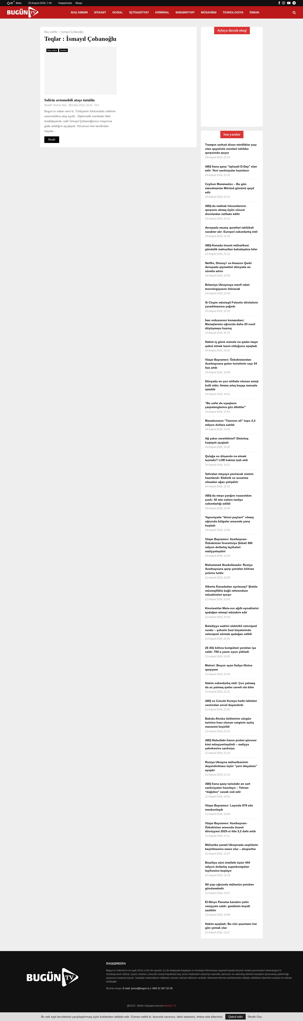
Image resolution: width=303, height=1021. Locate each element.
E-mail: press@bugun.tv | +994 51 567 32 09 (148, 988)
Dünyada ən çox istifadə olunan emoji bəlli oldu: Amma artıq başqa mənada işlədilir (231, 385)
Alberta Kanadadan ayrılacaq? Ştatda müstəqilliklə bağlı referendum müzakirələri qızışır (231, 590)
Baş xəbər (79, 12)
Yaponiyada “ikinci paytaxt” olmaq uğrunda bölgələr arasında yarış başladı (229, 521)
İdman (254, 12)
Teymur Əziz (60, 105)
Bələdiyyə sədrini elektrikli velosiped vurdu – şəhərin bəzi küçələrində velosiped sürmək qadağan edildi (231, 630)
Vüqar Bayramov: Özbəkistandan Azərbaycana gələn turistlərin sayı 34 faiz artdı (231, 363)
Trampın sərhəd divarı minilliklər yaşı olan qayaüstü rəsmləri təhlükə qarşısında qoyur (231, 148)
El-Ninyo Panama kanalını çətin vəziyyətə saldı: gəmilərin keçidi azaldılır (227, 906)
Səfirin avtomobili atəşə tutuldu (70, 100)
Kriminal (162, 12)
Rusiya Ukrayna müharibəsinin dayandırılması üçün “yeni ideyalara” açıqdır (231, 766)
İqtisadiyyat (139, 12)
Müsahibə (208, 12)
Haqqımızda (65, 3)
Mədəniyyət (185, 12)
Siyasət (100, 12)
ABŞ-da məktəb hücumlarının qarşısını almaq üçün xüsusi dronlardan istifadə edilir (225, 210)
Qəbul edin (235, 1016)
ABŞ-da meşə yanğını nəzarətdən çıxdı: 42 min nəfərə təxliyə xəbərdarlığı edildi (228, 499)
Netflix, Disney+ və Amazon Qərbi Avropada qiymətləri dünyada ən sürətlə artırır (228, 267)
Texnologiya (233, 12)
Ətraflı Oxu (255, 1016)
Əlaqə (78, 3)
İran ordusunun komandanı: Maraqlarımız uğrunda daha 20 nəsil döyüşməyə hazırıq (230, 324)
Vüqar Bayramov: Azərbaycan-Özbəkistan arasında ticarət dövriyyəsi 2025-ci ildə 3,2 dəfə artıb (230, 827)
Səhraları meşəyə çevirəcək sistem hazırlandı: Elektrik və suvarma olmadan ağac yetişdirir (229, 478)
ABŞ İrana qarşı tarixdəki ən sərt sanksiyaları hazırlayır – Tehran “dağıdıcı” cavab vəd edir (227, 787)
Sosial (117, 12)
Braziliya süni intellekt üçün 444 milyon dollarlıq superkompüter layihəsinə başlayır (227, 866)
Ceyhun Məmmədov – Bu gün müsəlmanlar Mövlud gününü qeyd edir (229, 188)
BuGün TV (170, 1005)
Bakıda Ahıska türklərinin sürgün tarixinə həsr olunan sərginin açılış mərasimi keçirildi (229, 722)
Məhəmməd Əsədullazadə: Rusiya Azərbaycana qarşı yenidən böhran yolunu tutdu (229, 569)
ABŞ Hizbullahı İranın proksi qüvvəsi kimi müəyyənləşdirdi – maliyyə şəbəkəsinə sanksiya (230, 744)
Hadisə (63, 50)
